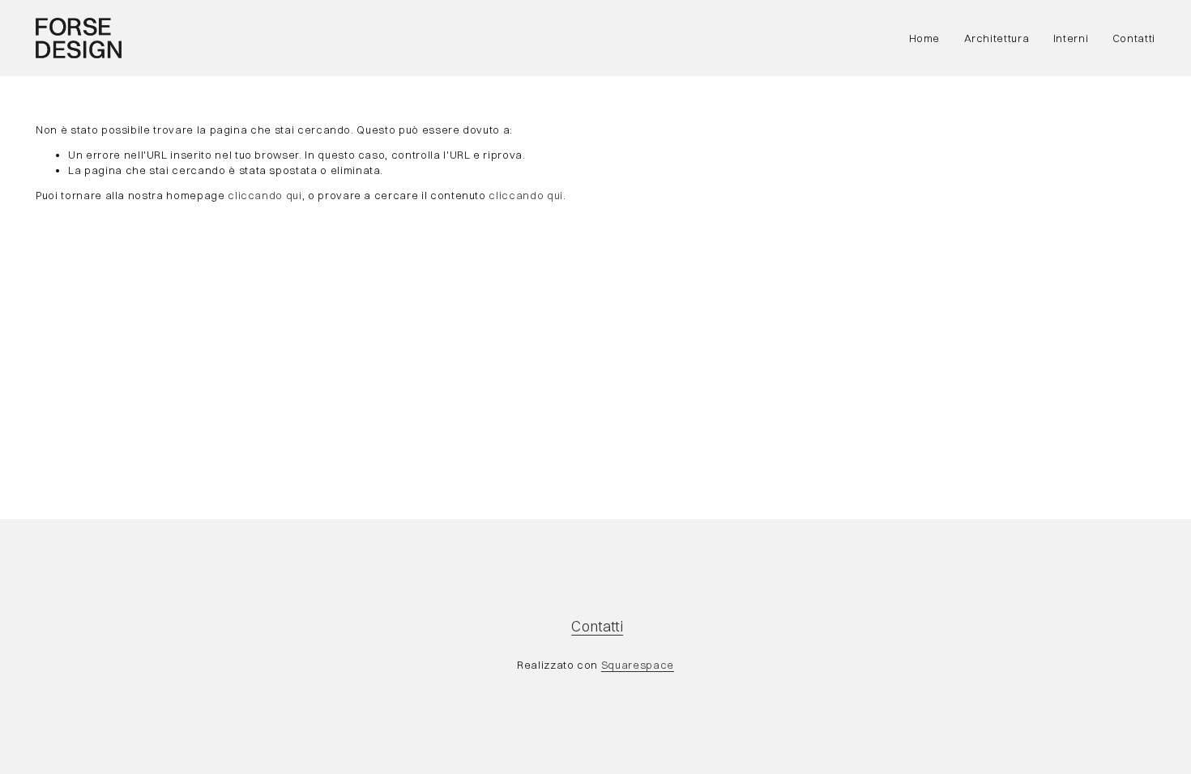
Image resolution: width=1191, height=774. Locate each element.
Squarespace (637, 664)
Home (925, 38)
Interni (1071, 38)
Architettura (997, 38)
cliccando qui (264, 195)
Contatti (1133, 38)
